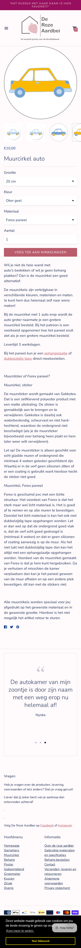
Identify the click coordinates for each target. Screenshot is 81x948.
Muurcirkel (11, 855)
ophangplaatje (55, 353)
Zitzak (8, 883)
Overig (8, 888)
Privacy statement (57, 888)
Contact (49, 864)
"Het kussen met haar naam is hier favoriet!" (40, 5)
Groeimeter (12, 874)
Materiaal (11, 211)
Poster (8, 864)
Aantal (9, 231)
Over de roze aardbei (59, 846)
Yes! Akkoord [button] (40, 941)
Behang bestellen (57, 860)
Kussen (9, 878)
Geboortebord (14, 869)
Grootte (10, 173)
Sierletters (11, 850)
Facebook (47, 825)
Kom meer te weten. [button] (20, 931)
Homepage (11, 846)
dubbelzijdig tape (18, 358)
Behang (9, 860)
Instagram (65, 825)
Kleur (8, 192)
